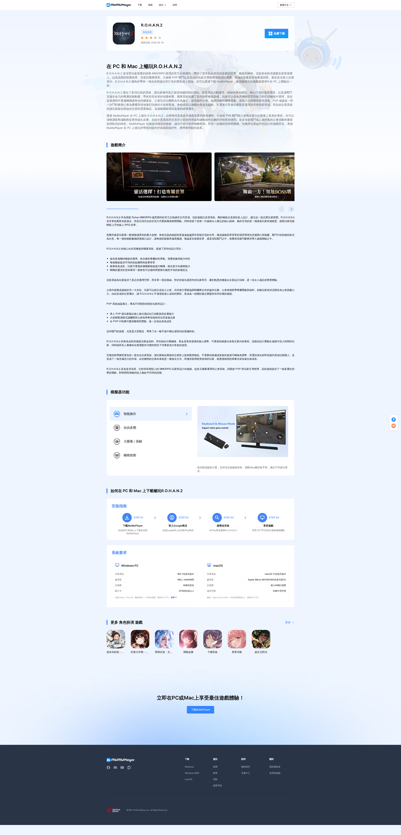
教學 (215, 773)
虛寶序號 (217, 785)
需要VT (174, 597)
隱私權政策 (274, 766)
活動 (215, 779)
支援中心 (245, 773)
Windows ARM (192, 773)
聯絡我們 (245, 766)
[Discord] (115, 767)
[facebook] (108, 767)
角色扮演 (147, 32)
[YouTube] (122, 767)
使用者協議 (274, 773)
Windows (189, 766)
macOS (188, 779)
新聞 (215, 766)
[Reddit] (129, 767)
